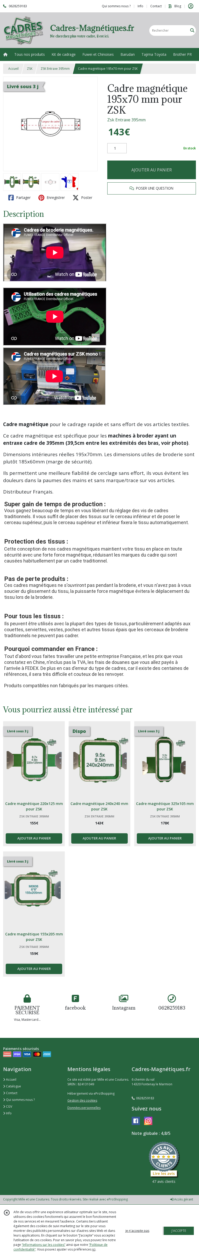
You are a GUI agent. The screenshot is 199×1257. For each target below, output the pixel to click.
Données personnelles (84, 1108)
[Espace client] (190, 6)
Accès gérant (183, 1199)
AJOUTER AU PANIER (151, 170)
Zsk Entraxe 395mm (126, 120)
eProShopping (117, 1199)
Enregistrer (55, 197)
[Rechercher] (192, 30)
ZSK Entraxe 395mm (55, 68)
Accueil (13, 68)
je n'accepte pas (137, 1230)
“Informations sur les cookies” (43, 1244)
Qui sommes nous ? (20, 1100)
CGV (8, 1106)
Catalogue (13, 1086)
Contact (156, 6)
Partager (23, 197)
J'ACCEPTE (179, 1230)
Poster (86, 197)
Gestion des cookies (82, 1100)
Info (8, 1113)
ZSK (29, 68)
